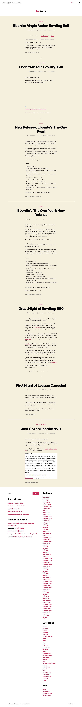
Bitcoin (45, 626)
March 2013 (46, 512)
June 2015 (46, 501)
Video (43, 62)
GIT (44, 642)
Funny (44, 640)
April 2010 (45, 573)
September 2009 (47, 587)
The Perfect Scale (29, 478)
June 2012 (46, 526)
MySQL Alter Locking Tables (15, 503)
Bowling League (29, 371)
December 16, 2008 (42, 219)
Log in (44, 689)
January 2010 (46, 579)
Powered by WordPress (25, 703)
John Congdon (6, 2)
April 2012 (45, 529)
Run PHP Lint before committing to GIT (26, 534)
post (44, 661)
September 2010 (47, 564)
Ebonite (52, 36)
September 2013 (47, 506)
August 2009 (46, 589)
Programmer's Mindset (49, 663)
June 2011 (45, 547)
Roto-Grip (46, 371)
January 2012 (46, 535)
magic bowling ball (46, 112)
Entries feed (46, 691)
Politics (45, 659)
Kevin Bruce (11, 523)
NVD (42, 371)
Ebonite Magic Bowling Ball (41, 67)
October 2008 (47, 608)
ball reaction (54, 362)
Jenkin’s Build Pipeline (14, 509)
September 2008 (47, 610)
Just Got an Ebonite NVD (41, 429)
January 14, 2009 (42, 135)
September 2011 (47, 541)
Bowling (41, 21)
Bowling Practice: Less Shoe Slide (22, 536)
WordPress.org (47, 695)
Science (45, 665)
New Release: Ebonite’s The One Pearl (41, 129)
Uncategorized (47, 676)
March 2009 (46, 598)
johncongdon (32, 30)
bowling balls (44, 36)
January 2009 (46, 602)
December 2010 (47, 558)
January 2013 (46, 514)
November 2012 (47, 518)
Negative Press (47, 653)
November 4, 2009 (42, 30)
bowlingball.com (35, 112)
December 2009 (47, 581)
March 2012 (46, 531)
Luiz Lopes (10, 534)
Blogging (45, 628)
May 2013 (45, 510)
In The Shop (46, 646)
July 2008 (45, 614)
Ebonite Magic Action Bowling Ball (41, 25)
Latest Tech (46, 648)
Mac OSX (45, 649)
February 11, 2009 (42, 71)
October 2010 (46, 562)
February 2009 (47, 600)
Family (44, 638)
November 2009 (47, 583)
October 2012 (46, 520)
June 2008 (46, 616)
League (31, 414)
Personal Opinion (47, 655)
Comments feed (47, 693)
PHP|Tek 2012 (20, 528)
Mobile (44, 651)
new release (32, 196)
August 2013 (46, 508)
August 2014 (46, 503)
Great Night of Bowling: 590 (40, 308)
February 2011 (47, 554)
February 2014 (47, 504)
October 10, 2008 (42, 313)
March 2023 (46, 497)
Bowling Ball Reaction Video (39, 109)
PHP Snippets (46, 657)
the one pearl (38, 196)
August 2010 (46, 566)
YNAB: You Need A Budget (15, 511)
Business (45, 634)
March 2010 (46, 575)
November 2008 (47, 606)
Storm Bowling (47, 672)
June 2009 (46, 593)
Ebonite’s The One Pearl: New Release (41, 212)
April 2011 (45, 550)
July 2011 (45, 545)
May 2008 (45, 618)
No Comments (52, 30)
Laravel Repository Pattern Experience (18, 514)
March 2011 (46, 552)
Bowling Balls (33, 52)
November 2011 (47, 537)
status (44, 671)
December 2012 (47, 516)
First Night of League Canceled (41, 385)
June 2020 (46, 499)
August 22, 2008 (42, 389)
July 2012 (45, 524)
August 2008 (46, 612)
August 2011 (46, 543)
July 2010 (45, 568)
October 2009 (47, 585)
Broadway (45, 632)
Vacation (43, 424)
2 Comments (52, 71)
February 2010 (47, 577)
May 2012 (45, 527)
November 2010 (47, 560)
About (72, 2)
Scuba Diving (46, 667)
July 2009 (45, 591)
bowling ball (28, 112)
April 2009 (46, 596)
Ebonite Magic (28, 109)
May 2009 (45, 595)
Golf (44, 644)
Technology (46, 674)
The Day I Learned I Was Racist (16, 506)
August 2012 (46, 522)
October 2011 (46, 539)
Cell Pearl (35, 371)
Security (45, 669)
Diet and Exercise (47, 636)
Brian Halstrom (28, 344)
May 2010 (45, 572)
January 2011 (46, 556)
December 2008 (47, 604)
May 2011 (45, 549)
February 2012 (47, 533)
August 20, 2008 (42, 433)
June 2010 (46, 570)
